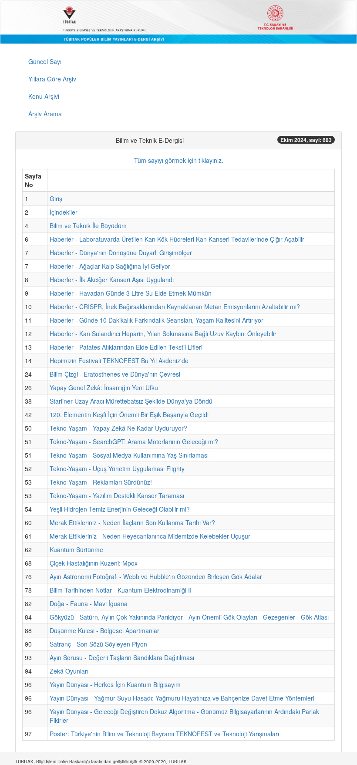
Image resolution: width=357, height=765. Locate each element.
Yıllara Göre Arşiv (52, 78)
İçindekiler (63, 212)
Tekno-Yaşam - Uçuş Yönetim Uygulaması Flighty (117, 468)
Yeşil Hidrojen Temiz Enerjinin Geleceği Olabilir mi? (120, 509)
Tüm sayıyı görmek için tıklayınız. (178, 160)
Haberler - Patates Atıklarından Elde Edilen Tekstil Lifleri (126, 347)
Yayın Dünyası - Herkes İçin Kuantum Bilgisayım (115, 684)
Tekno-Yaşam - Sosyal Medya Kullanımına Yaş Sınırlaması (129, 455)
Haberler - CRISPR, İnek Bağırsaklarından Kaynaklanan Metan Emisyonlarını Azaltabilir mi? (175, 306)
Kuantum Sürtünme (76, 549)
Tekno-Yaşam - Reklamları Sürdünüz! (101, 482)
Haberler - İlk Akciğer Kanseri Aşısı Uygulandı (112, 279)
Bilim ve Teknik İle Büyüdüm (88, 225)
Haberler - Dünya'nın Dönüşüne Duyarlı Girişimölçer (121, 252)
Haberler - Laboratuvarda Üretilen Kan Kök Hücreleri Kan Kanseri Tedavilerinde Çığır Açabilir (177, 239)
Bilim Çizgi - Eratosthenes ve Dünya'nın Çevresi (115, 374)
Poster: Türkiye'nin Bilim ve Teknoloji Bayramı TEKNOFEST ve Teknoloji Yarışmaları (164, 733)
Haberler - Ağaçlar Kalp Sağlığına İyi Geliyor (110, 266)
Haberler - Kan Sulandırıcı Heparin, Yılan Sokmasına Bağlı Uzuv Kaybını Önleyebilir (163, 333)
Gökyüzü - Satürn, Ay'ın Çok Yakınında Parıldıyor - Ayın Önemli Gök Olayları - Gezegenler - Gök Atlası (189, 617)
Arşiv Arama (45, 113)
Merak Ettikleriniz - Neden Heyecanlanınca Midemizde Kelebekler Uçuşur (150, 536)
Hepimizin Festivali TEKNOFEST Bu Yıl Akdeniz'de (119, 360)
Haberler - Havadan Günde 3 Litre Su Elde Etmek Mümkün (131, 293)
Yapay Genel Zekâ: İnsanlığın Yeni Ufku (104, 387)
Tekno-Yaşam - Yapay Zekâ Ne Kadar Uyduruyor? (118, 428)
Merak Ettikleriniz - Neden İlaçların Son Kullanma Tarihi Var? (132, 522)
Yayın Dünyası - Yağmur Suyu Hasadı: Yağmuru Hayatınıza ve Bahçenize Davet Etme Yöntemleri (182, 698)
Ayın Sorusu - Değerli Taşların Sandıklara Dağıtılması (122, 657)
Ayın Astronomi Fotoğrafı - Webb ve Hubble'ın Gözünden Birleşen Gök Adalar (156, 576)
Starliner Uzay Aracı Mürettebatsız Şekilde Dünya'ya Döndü (131, 401)
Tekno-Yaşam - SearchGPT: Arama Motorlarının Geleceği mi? (134, 441)
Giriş (56, 198)
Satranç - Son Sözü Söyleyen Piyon (98, 644)
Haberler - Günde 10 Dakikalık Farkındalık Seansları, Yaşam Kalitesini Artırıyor (156, 320)
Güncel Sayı (44, 61)
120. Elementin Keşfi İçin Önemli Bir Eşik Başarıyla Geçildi (129, 414)
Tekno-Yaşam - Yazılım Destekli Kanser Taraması (117, 495)
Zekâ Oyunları (69, 671)
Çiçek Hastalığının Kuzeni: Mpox (94, 563)
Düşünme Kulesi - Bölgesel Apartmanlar (104, 630)
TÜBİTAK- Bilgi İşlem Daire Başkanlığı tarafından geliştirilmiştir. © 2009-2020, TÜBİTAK (101, 761)
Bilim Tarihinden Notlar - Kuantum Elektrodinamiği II (121, 590)
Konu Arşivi (43, 96)
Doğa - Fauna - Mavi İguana (89, 603)
